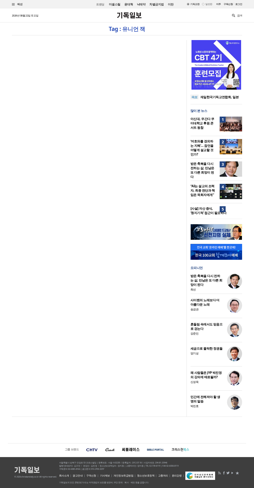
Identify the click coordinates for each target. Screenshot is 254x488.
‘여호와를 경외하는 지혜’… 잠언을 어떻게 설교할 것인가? (201, 147)
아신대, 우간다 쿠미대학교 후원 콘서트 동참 (202, 123)
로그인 (238, 4)
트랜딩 (100, 4)
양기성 (194, 353)
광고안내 (78, 475)
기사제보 (105, 475)
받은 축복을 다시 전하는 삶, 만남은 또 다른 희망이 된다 (202, 170)
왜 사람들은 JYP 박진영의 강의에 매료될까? (206, 374)
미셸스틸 (114, 4)
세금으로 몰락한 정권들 (206, 348)
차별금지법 (156, 4)
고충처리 (163, 475)
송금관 (194, 309)
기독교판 (194, 4)
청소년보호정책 (145, 475)
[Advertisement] (127, 429)
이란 (171, 4)
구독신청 (228, 4)
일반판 (208, 4)
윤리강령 (177, 475)
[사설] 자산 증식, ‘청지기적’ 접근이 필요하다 (208, 210)
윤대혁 (128, 4)
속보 (194, 97)
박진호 (194, 406)
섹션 (19, 4)
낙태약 (141, 4)
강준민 (194, 333)
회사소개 (64, 475)
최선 (193, 289)
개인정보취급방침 (123, 475)
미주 (218, 4)
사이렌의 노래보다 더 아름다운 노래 (204, 302)
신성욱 (194, 382)
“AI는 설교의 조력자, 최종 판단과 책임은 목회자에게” (202, 190)
